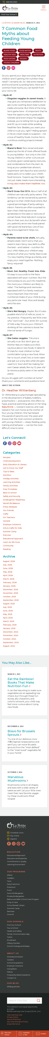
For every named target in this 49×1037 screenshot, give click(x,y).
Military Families (13, 943)
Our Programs (16, 871)
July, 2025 (7, 607)
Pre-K (9, 890)
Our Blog (13, 983)
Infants (9, 875)
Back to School (10, 493)
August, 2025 (9, 604)
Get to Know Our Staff (13, 468)
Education (13, 852)
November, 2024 (10, 635)
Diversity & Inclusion (15, 957)
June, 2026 (8, 568)
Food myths (25, 50)
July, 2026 (7, 565)
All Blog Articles (13, 987)
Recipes (6, 457)
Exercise (7, 535)
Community (8, 546)
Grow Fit (10, 914)
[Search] (38, 1000)
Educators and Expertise (17, 858)
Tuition (9, 937)
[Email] (13, 68)
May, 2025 (7, 614)
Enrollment (11, 940)
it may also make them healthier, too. (26, 183)
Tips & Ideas (8, 471)
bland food (9, 50)
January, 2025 (9, 628)
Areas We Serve (13, 1024)
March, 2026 (8, 579)
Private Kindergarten (15, 896)
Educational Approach (13, 538)
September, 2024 (11, 642)
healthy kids (10, 54)
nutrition (38, 54)
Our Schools (15, 921)
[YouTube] (19, 443)
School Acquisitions (15, 963)
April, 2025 (8, 618)
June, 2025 (8, 611)
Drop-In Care (12, 902)
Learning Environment (16, 864)
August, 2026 (9, 561)
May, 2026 (7, 572)
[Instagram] (10, 443)
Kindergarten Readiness (14, 500)
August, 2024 (9, 646)
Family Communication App (18, 934)
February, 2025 (10, 625)
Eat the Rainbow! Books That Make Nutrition (21, 682)
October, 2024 (9, 639)
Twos (9, 881)
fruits (38, 50)
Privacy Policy (12, 1017)
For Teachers (9, 517)
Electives (10, 911)
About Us (13, 953)
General (6, 521)
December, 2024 (10, 632)
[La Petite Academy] (9, 8)
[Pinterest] (8, 68)
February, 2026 (10, 582)
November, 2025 (10, 593)
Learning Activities (11, 482)
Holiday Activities (11, 478)
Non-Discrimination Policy (17, 1022)
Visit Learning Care (14, 1015)
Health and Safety (14, 931)
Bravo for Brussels (21, 733)
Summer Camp (9, 531)
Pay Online (14, 836)
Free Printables (10, 489)
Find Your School (8, 14)
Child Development (12, 461)
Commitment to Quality (16, 861)
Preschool (11, 887)
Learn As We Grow (11, 542)
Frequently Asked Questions (18, 975)
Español (13, 839)
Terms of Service (14, 1019)
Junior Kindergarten (15, 893)
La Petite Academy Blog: (14, 23)
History (10, 972)
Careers (10, 960)
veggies (23, 58)
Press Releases (10, 507)
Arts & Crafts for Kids (12, 528)
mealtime (24, 54)
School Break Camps (15, 905)
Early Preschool (13, 884)
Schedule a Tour (16, 833)
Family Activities (10, 486)
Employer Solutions (12, 524)
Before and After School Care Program (23, 899)
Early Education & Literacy (15, 464)
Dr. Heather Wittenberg (19, 390)
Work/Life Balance (11, 503)
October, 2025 (9, 596)
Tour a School (12, 928)
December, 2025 (10, 589)
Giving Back (12, 969)
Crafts (5, 514)
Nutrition (7, 475)
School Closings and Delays (18, 946)
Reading (7, 549)
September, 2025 (11, 600)
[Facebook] (4, 68)
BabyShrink (7, 407)
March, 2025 (8, 621)
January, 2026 (9, 586)
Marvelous (17, 778)
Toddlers (10, 878)
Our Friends (8, 510)
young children (11, 62)
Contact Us (11, 978)
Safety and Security (11, 496)
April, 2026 (8, 575)
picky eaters (9, 58)
